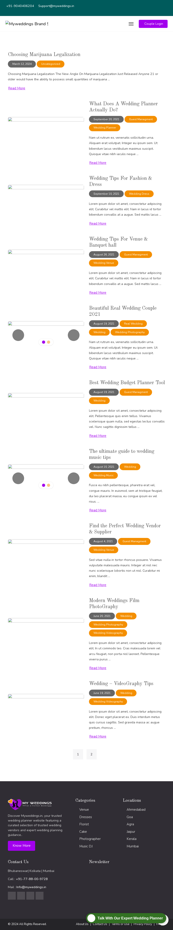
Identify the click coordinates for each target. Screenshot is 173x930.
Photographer (90, 839)
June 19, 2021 (102, 693)
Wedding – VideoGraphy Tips (121, 683)
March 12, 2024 (22, 64)
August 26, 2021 (103, 254)
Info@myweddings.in (31, 887)
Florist (84, 824)
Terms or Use (120, 924)
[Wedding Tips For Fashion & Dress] (46, 198)
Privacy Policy (143, 924)
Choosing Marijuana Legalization (44, 54)
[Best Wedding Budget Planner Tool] (46, 406)
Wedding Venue (103, 263)
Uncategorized (50, 64)
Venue (84, 809)
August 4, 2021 (103, 541)
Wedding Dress (139, 194)
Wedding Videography (108, 633)
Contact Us (100, 924)
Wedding (99, 332)
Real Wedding (133, 323)
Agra (130, 824)
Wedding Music (103, 475)
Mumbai (133, 846)
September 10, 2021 (106, 194)
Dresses (85, 817)
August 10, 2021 (103, 467)
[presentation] (18, 335)
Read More (16, 88)
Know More (22, 845)
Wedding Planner (104, 127)
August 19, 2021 (103, 323)
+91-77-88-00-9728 (32, 879)
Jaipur (131, 831)
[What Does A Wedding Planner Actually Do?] (46, 131)
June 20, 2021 (102, 616)
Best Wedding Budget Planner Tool (127, 382)
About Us (82, 924)
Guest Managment (141, 119)
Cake (83, 831)
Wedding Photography (130, 332)
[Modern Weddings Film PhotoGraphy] (46, 632)
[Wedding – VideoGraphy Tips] (46, 707)
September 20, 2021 (106, 119)
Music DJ (86, 846)
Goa (130, 817)
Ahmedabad (136, 809)
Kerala (132, 839)
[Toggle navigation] (131, 24)
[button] (153, 24)
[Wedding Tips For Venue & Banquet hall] (46, 263)
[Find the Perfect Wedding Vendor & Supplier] (46, 553)
